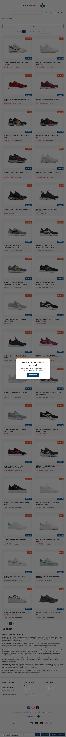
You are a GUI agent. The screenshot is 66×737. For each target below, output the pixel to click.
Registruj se (33, 374)
